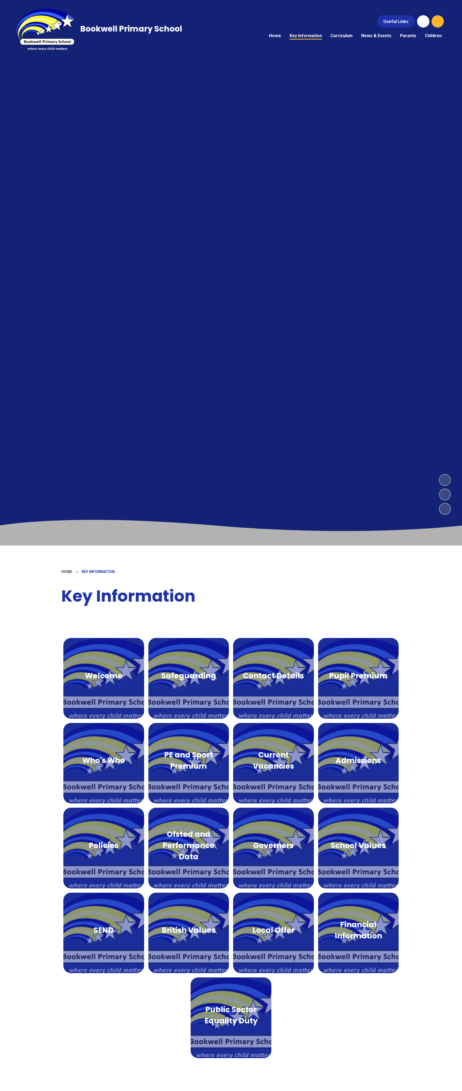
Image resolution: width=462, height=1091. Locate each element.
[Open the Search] (438, 21)
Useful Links (396, 21)
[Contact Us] (423, 21)
